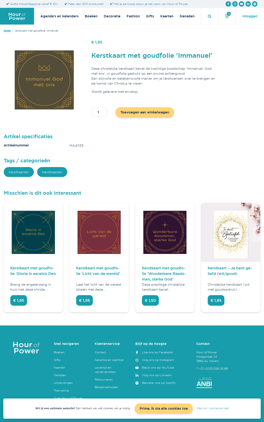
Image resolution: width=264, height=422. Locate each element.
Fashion (133, 16)
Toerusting (61, 390)
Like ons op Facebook (157, 352)
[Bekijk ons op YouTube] (241, 4)
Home (7, 30)
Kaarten (166, 16)
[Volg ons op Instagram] (235, 4)
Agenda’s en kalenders (59, 16)
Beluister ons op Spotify (159, 382)
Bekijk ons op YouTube (158, 367)
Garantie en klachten (109, 360)
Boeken (91, 16)
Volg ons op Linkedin (157, 375)
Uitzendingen (63, 382)
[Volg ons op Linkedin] (248, 4)
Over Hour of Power (68, 398)
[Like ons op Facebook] (228, 4)
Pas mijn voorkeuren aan (213, 408)
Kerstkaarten (19, 172)
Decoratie (112, 16)
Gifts (150, 16)
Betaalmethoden (106, 387)
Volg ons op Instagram (158, 360)
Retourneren (104, 379)
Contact (100, 352)
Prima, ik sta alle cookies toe (164, 408)
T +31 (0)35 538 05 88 (212, 368)
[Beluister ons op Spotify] (254, 4)
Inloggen (249, 16)
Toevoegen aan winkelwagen (144, 112)
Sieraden (187, 16)
